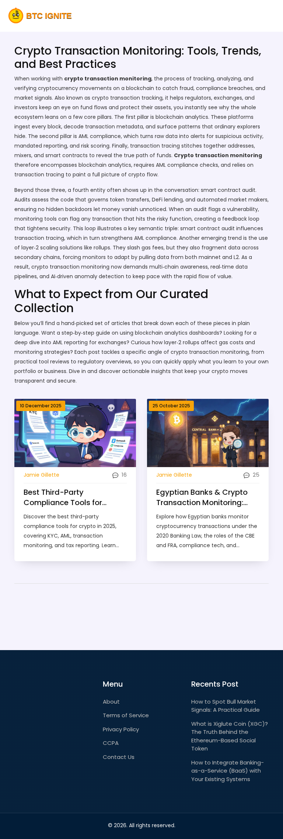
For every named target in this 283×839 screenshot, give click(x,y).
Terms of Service (126, 715)
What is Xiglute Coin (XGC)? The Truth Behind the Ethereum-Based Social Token (229, 736)
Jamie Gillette (41, 475)
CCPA (111, 743)
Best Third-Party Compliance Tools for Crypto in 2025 (63, 497)
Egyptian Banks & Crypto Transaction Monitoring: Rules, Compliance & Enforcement (202, 497)
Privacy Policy (121, 729)
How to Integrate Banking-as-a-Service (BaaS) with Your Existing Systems (227, 771)
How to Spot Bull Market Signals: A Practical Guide (225, 706)
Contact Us (118, 757)
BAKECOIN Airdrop (241, 16)
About (111, 701)
